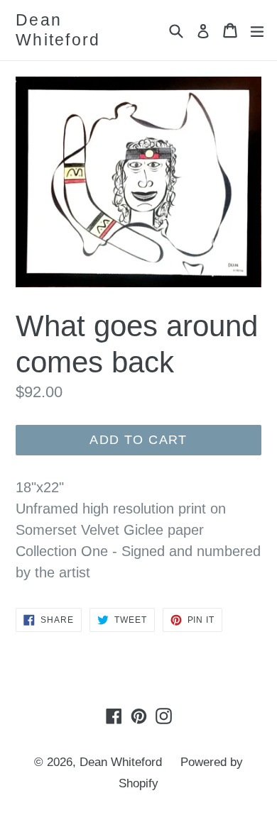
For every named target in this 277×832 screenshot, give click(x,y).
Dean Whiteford (58, 30)
